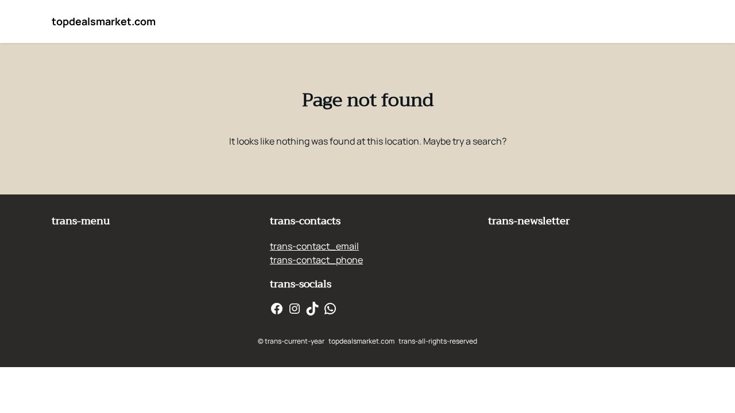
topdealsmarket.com (104, 21)
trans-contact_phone (316, 260)
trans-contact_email (314, 246)
